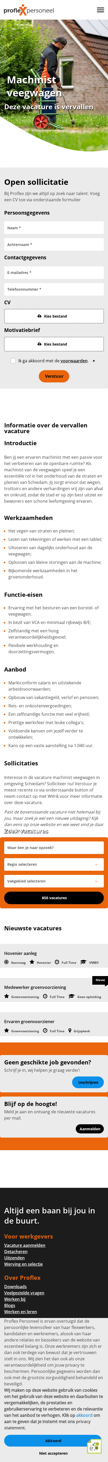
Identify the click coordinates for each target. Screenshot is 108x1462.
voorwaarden (74, 361)
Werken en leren (20, 1312)
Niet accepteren (53, 1453)
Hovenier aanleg (20, 953)
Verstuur (54, 376)
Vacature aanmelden (24, 1245)
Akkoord (53, 1440)
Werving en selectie (23, 1264)
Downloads (15, 1286)
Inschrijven (88, 1082)
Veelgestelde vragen (24, 1293)
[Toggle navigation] (101, 10)
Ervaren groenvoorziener (29, 1021)
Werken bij (14, 1299)
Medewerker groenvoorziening (35, 987)
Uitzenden (14, 1258)
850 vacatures (54, 897)
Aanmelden (90, 1128)
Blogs (9, 1305)
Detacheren (16, 1251)
